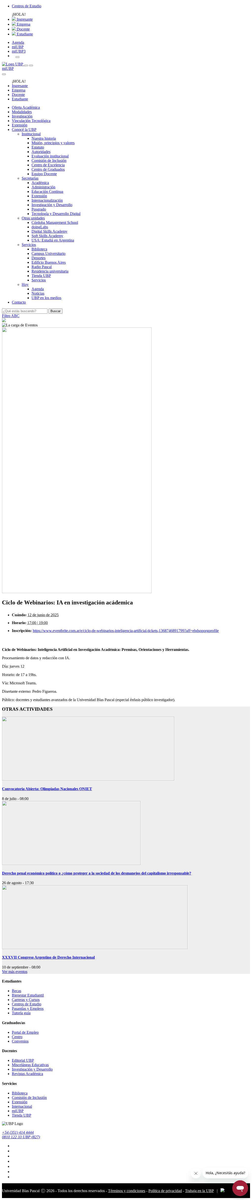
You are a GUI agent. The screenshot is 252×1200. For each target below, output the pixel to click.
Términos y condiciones (126, 1191)
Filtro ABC (10, 316)
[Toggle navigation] (26, 65)
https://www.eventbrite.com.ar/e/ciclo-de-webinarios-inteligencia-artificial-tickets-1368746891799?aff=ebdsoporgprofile (126, 631)
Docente (23, 29)
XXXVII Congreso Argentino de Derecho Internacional (48, 957)
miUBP (18, 47)
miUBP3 (19, 51)
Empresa (23, 24)
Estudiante (24, 34)
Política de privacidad (165, 1191)
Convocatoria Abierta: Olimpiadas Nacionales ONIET (47, 789)
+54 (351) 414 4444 (18, 1132)
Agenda (18, 42)
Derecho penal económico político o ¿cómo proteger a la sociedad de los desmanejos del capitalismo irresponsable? (96, 873)
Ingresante (24, 19)
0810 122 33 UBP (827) (21, 1137)
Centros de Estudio (26, 6)
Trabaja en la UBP (199, 1191)
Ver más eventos (14, 971)
